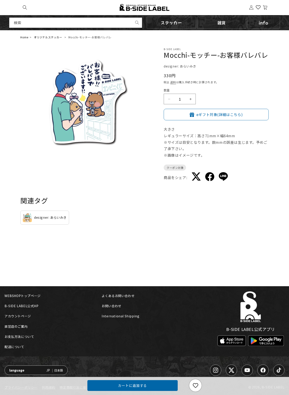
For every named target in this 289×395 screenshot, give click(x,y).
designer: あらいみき (180, 66)
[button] (24, 7)
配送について (14, 346)
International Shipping (120, 316)
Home (24, 37)
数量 (167, 90)
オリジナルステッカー (48, 37)
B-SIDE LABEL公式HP (22, 306)
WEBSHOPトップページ (23, 295)
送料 (173, 82)
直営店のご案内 (16, 326)
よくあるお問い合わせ (118, 295)
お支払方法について (19, 336)
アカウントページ (18, 316)
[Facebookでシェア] (209, 177)
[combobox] (75, 23)
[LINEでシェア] (223, 177)
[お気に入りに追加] (195, 385)
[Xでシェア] (196, 177)
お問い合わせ (111, 306)
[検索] (137, 23)
